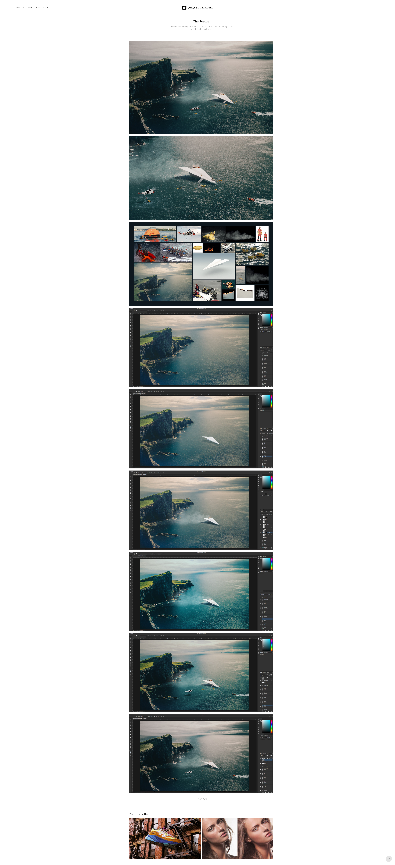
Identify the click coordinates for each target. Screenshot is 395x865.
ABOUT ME (21, 7)
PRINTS (46, 7)
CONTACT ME (34, 7)
